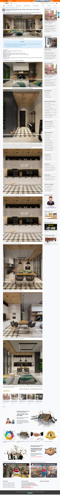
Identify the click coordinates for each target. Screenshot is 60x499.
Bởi (5, 10)
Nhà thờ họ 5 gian (47, 137)
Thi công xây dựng (36, 5)
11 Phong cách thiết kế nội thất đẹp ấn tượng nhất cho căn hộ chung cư (50, 29)
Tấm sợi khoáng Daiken (48, 190)
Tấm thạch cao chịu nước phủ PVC (50, 167)
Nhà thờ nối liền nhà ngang (49, 145)
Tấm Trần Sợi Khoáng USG (49, 189)
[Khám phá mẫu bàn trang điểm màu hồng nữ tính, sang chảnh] (51, 15)
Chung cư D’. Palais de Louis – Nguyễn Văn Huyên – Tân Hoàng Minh (50, 115)
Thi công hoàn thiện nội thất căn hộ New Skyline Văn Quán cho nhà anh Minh (50, 56)
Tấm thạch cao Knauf (48, 159)
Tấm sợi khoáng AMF (48, 187)
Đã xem (49, 3)
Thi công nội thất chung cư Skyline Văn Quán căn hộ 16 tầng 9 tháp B (50, 58)
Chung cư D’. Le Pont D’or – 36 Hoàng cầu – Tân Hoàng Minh (51, 112)
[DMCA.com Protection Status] (30, 493)
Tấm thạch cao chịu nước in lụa (49, 165)
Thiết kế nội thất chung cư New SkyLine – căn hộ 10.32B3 (51, 31)
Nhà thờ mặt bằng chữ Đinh (49, 150)
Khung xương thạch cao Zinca (49, 178)
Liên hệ (55, 5)
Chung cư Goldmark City (48, 117)
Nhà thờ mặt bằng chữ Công (49, 148)
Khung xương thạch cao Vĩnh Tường (50, 176)
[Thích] (10, 10)
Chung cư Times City (48, 106)
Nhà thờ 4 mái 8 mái (48, 134)
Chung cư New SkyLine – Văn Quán (50, 104)
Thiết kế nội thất (18, 5)
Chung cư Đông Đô (47, 103)
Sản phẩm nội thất (27, 5)
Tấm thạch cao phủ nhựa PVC (49, 170)
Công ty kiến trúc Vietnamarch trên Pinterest (9, 487)
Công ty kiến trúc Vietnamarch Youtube (8, 486)
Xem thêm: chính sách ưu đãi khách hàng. (36, 456)
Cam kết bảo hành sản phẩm (48, 441)
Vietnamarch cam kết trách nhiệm (35, 441)
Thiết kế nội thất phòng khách (49, 123)
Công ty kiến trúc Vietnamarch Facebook (8, 482)
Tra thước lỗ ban (47, 92)
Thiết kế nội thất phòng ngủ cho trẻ (50, 126)
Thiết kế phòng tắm (47, 128)
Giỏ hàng (44, 3)
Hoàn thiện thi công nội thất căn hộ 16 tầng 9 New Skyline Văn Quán (50, 26)
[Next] (42, 399)
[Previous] (3, 399)
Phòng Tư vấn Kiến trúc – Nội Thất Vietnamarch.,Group (14, 46)
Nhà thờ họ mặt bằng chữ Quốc (49, 147)
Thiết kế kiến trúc (10, 5)
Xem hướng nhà (47, 95)
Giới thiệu (48, 5)
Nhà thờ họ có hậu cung (48, 140)
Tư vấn (43, 5)
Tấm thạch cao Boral (48, 156)
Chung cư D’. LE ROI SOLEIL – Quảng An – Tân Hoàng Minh (51, 110)
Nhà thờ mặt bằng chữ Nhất (49, 142)
